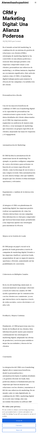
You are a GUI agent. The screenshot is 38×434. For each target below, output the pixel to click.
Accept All (19, 420)
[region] (19, 419)
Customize (19, 425)
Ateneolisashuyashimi (15, 3)
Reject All (19, 430)
